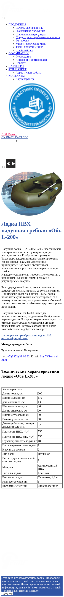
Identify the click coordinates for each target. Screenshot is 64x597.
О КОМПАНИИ (19, 53)
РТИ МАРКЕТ (17, 69)
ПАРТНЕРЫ (16, 66)
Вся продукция (10, 523)
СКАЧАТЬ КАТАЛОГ (14, 137)
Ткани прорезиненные (29, 46)
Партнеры (7, 510)
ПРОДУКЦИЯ (17, 24)
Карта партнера (25, 78)
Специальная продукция (31, 34)
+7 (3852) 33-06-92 (18, 356)
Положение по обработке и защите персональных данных (37, 570)
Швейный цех (24, 50)
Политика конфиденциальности (20, 590)
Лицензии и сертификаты (31, 59)
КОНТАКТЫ (17, 75)
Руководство (23, 56)
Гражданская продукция (30, 30)
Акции (5, 517)
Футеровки (22, 40)
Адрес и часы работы (28, 72)
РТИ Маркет (9, 134)
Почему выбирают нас (29, 27)
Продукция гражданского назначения (24, 529)
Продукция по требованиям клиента (38, 37)
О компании (8, 498)
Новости (21, 62)
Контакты (7, 492)
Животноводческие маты (31, 43)
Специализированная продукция (21, 547)
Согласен (7, 593)
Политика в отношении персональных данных (32, 574)
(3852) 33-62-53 (10, 130)
